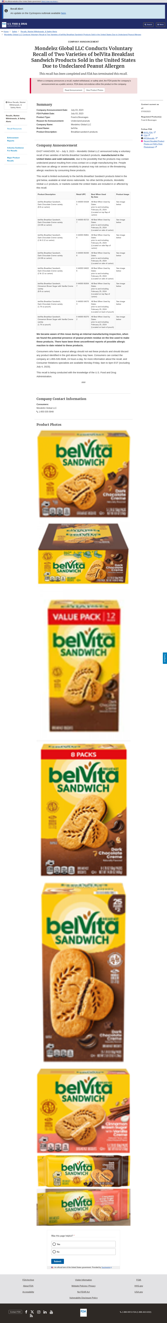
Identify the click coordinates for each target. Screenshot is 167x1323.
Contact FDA (15, 1312)
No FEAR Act (83, 1292)
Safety (14, 31)
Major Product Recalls (13, 159)
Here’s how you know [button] (49, 1)
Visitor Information (83, 1280)
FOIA (138, 1280)
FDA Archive (28, 1280)
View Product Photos (94, 90)
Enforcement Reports (13, 139)
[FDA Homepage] (14, 25)
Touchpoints (106, 1267)
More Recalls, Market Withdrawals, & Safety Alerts (16, 105)
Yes (58, 1244)
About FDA (28, 1286)
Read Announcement (73, 90)
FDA (145, 135)
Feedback (165, 658)
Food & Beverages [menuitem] (149, 120)
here (63, 13)
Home (6, 31)
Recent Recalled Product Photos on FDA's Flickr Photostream (154, 144)
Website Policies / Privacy (83, 1286)
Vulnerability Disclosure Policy (83, 1298)
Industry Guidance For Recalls (15, 149)
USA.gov (139, 1292)
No (58, 1251)
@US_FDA (148, 132)
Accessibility (28, 1292)
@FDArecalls (149, 138)
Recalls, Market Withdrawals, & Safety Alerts (39, 31)
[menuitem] (151, 108)
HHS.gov (139, 1286)
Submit (57, 1261)
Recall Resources (14, 129)
